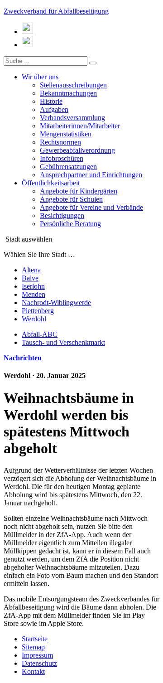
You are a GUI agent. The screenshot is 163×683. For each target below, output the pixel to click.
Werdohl (34, 319)
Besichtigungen (62, 215)
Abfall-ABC (40, 334)
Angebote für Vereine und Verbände (91, 207)
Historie (51, 101)
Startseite (35, 639)
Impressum (37, 655)
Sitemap (33, 647)
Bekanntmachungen (68, 93)
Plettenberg (38, 311)
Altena (31, 270)
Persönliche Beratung (70, 224)
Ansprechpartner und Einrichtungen (91, 175)
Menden (33, 294)
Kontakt (33, 671)
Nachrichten (23, 358)
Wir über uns (40, 77)
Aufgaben (54, 109)
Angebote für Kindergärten (78, 191)
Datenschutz (39, 663)
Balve (30, 278)
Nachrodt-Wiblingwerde (56, 302)
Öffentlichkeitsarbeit (51, 183)
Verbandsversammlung (72, 117)
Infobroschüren (61, 158)
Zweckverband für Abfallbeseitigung (56, 11)
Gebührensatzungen (68, 166)
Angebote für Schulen (71, 199)
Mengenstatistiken (65, 134)
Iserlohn (33, 286)
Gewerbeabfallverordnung (77, 150)
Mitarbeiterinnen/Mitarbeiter (80, 126)
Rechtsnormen (60, 142)
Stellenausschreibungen (73, 85)
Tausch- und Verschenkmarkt (63, 342)
